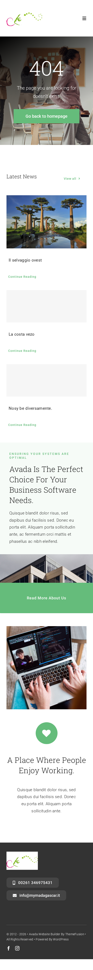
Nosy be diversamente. (30, 408)
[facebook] (8, 948)
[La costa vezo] (46, 306)
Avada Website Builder (44, 934)
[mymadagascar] (24, 10)
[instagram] (17, 948)
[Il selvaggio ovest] (46, 221)
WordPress (61, 939)
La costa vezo (22, 334)
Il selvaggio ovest (25, 260)
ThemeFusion (74, 934)
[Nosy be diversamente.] (46, 380)
